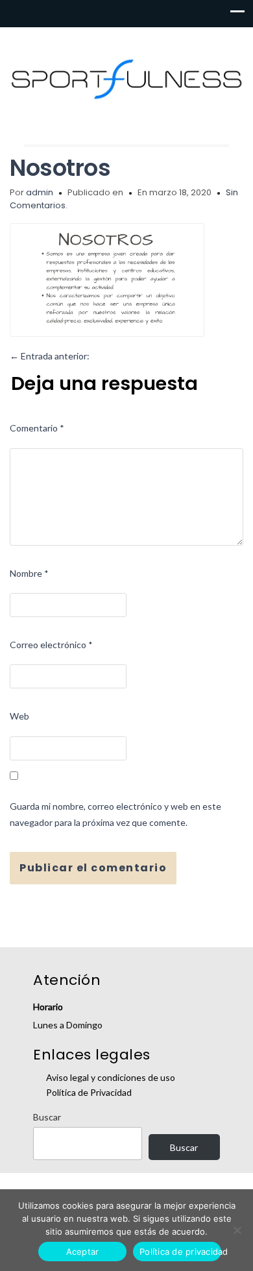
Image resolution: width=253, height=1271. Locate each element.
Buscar (47, 1116)
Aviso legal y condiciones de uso (110, 1077)
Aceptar (82, 1251)
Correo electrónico (51, 644)
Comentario (37, 427)
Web (19, 715)
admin (39, 192)
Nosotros (60, 168)
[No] (236, 1230)
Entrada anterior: (50, 355)
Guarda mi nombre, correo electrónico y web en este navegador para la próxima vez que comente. (115, 814)
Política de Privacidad (89, 1092)
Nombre (29, 573)
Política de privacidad (180, 1251)
